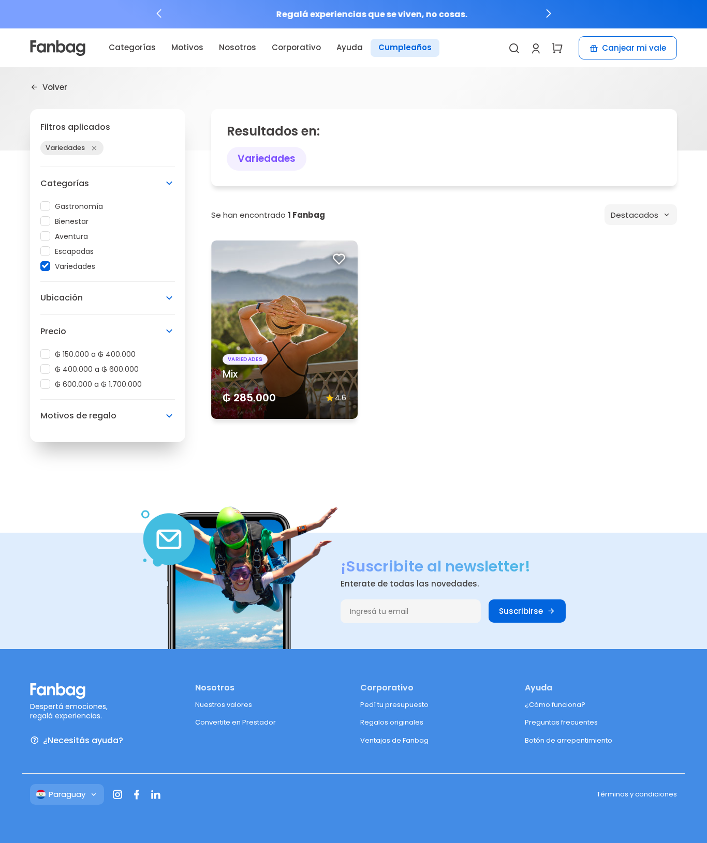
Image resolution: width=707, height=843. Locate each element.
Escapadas (74, 251)
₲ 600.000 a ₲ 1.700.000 (98, 384)
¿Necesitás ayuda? (83, 740)
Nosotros (237, 47)
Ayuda (349, 47)
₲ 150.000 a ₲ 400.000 (95, 354)
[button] (159, 13)
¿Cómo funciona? (555, 705)
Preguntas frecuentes (561, 722)
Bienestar (72, 221)
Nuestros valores (223, 705)
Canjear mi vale (634, 47)
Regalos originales (391, 722)
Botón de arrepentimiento (568, 740)
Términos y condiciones (637, 794)
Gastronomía (79, 206)
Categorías (132, 47)
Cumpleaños (405, 47)
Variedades (75, 266)
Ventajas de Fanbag (394, 740)
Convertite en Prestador (235, 722)
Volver (54, 87)
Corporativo (296, 47)
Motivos (187, 47)
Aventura (71, 236)
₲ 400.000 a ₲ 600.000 (97, 369)
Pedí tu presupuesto (394, 705)
